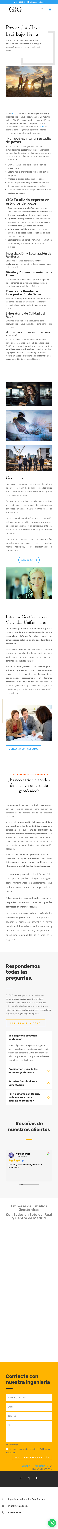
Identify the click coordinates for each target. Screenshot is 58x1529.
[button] (52, 1523)
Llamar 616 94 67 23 (25, 1023)
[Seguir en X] (29, 1478)
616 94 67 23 (29, 560)
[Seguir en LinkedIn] (37, 1478)
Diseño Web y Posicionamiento (36, 1466)
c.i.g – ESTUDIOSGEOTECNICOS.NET (29, 775)
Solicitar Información (32, 1457)
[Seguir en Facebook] (20, 1478)
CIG (13, 113)
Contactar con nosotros (23, 748)
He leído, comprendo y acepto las (28, 1451)
